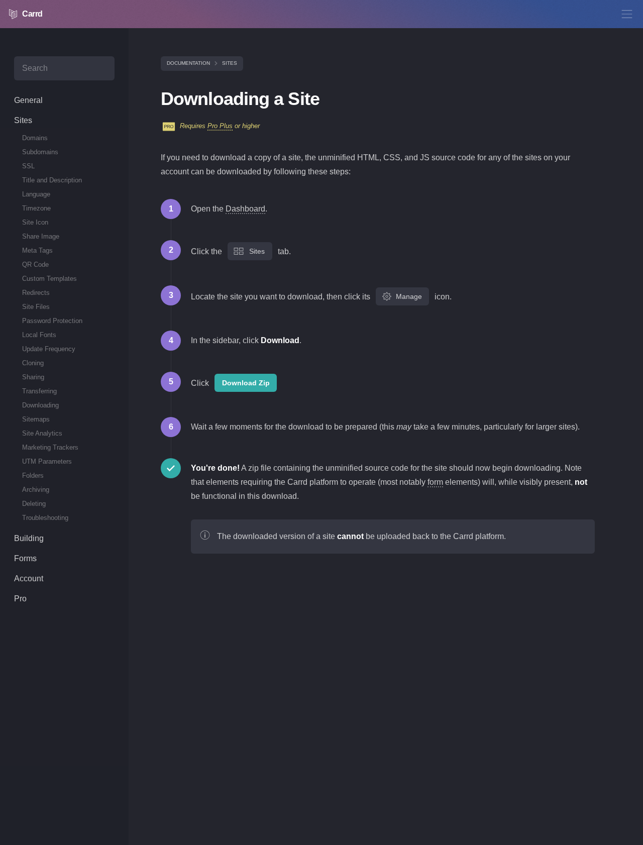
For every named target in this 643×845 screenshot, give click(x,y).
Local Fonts (39, 335)
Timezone (36, 208)
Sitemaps (36, 419)
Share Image (40, 236)
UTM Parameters (47, 461)
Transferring (39, 391)
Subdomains (40, 152)
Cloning (33, 363)
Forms (25, 558)
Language (36, 194)
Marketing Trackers (50, 447)
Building (29, 538)
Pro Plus (220, 126)
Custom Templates (49, 278)
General (28, 100)
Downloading (40, 405)
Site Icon (35, 222)
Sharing (33, 377)
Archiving (35, 489)
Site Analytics (42, 433)
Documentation (188, 63)
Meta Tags (37, 250)
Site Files (36, 306)
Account (28, 578)
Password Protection (52, 321)
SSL (28, 166)
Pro (20, 598)
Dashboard (245, 208)
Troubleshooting (45, 517)
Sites (229, 63)
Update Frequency (48, 349)
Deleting (34, 503)
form (435, 482)
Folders (33, 475)
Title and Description (52, 180)
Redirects (36, 292)
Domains (35, 138)
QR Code (35, 264)
